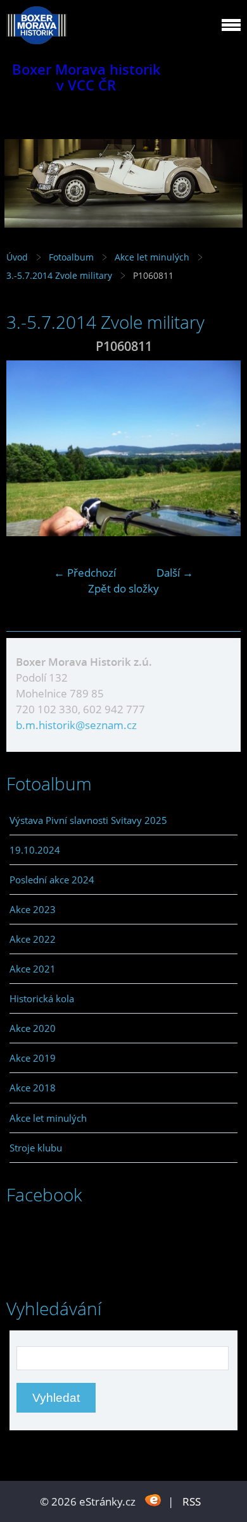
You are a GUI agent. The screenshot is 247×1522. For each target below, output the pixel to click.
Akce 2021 (33, 968)
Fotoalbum (71, 257)
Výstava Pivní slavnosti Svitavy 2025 (88, 820)
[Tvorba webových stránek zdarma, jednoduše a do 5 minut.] (153, 1500)
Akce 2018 (33, 1087)
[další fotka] (220, 448)
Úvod (17, 257)
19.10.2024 (35, 850)
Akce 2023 (33, 909)
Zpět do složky (123, 588)
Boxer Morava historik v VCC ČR (86, 77)
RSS (191, 1501)
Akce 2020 (33, 1028)
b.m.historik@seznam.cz (76, 725)
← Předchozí (85, 572)
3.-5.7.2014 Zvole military (60, 275)
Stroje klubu (36, 1147)
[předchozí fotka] (27, 448)
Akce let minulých (152, 257)
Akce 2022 (33, 939)
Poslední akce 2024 (52, 879)
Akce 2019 (33, 1058)
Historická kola (42, 998)
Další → (174, 572)
